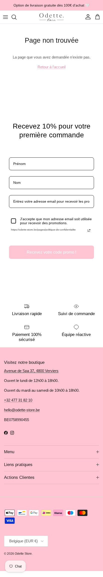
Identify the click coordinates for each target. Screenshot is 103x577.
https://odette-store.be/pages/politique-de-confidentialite (43, 229)
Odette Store (23, 553)
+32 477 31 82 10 (18, 400)
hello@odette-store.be (22, 410)
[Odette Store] (51, 17)
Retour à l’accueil (52, 67)
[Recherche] (16, 17)
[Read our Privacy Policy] (89, 230)
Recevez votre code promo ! (51, 252)
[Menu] (5, 17)
